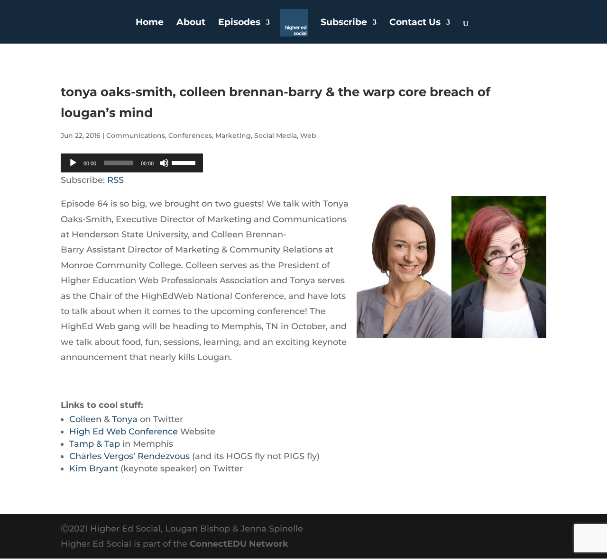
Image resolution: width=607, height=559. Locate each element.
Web (308, 135)
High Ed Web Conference (123, 431)
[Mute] (164, 163)
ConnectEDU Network (239, 544)
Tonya (125, 419)
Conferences (190, 135)
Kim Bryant (93, 468)
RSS (115, 180)
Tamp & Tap (94, 444)
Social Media (275, 135)
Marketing (233, 135)
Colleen (85, 419)
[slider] (185, 162)
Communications (135, 135)
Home (150, 23)
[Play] (73, 163)
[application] (132, 162)
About (190, 23)
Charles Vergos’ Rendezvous (129, 456)
